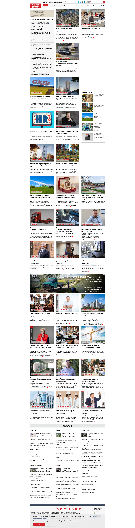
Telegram (79, 2)
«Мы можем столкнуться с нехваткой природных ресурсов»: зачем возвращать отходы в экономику (67, 498)
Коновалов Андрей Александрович (89, 476)
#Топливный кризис (92, 5)
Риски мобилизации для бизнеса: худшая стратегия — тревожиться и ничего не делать (40, 347)
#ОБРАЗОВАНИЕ (86, 24)
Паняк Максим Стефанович (87, 486)
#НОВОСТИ (34, 224)
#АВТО (67, 58)
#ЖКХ (58, 309)
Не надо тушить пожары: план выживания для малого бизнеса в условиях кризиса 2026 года (65, 229)
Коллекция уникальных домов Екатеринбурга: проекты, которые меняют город (65, 197)
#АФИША (84, 374)
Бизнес (58, 430)
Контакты (92, 1)
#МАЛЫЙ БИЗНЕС (61, 224)
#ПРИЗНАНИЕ (60, 406)
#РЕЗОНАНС (59, 256)
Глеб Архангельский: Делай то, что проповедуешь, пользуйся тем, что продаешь (91, 411)
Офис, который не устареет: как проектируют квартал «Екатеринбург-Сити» (66, 98)
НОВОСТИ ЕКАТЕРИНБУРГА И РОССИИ (41, 19)
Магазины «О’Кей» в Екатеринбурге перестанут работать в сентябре (41, 49)
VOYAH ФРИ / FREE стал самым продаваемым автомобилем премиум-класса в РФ (40, 33)
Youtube (69, 509)
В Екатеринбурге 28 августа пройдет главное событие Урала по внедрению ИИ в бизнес (41, 315)
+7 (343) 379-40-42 (97, 509)
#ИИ (32, 309)
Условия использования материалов (68, 512)
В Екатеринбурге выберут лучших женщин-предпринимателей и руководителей (65, 411)
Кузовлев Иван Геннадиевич (88, 489)
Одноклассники (86, 2)
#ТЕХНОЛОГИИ (38, 309)
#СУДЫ (66, 256)
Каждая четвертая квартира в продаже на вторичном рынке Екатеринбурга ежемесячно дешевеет (40, 73)
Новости (33, 430)
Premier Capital (84, 473)
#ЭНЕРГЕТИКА (35, 406)
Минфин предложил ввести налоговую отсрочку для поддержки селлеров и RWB (41, 63)
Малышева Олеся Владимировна (89, 495)
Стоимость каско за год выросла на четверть (41, 452)
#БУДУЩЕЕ (59, 374)
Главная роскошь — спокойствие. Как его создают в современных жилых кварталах (92, 315)
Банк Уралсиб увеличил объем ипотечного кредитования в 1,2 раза (40, 23)
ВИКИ (102, 5)
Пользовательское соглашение (58, 513)
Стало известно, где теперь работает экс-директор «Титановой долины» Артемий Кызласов (91, 229)
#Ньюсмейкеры (80, 5)
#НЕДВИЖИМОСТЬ (93, 309)
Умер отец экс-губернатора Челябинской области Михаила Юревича (40, 40)
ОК (39, 524)
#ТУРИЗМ (84, 192)
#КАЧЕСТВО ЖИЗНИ (61, 92)
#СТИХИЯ (66, 374)
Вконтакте (84, 2)
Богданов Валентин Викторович (88, 481)
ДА (45, 5)
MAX (80, 2)
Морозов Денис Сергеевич (87, 484)
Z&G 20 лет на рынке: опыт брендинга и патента (67, 444)
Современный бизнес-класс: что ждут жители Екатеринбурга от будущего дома (41, 165)
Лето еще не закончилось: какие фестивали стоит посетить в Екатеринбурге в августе (90, 379)
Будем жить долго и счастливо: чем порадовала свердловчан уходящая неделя (40, 379)
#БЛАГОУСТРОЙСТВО (62, 159)
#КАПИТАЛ (34, 342)
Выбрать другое (53, 5)
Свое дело (85, 430)
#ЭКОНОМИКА (60, 58)
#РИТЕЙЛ (33, 92)
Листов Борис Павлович (87, 470)
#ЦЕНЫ (33, 256)
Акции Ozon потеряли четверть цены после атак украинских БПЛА (41, 53)
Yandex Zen (82, 2)
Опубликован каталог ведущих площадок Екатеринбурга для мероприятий (90, 261)
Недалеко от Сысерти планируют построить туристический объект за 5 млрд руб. (92, 197)
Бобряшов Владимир (86, 478)
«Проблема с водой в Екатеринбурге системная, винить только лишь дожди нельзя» (67, 315)
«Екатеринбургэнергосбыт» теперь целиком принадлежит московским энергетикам (40, 411)
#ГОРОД (68, 24)
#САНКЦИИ (59, 126)
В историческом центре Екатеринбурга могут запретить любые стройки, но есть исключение (41, 58)
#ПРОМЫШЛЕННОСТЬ (88, 224)
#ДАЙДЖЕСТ (34, 374)
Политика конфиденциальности (73, 513)
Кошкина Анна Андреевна (87, 492)
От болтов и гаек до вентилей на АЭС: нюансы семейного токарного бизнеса (96, 435)
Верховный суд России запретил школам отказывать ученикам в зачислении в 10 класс (41, 28)
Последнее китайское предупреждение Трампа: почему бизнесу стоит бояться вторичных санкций (67, 131)
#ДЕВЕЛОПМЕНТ (61, 24)
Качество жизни (68, 5)
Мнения (58, 465)
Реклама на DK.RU (55, 512)
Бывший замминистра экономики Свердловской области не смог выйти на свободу (67, 261)
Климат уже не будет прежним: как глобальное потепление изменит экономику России (66, 379)
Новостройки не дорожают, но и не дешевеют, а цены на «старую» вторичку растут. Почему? (42, 261)
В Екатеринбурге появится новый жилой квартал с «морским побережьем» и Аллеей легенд (65, 30)
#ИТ (83, 406)
